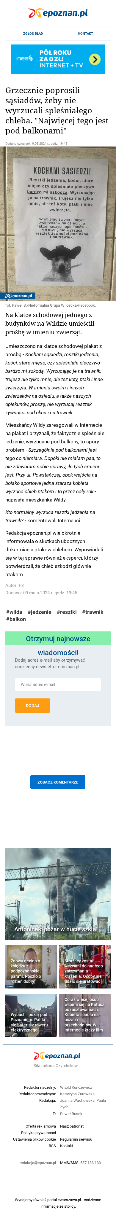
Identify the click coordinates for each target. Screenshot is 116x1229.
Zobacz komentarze (57, 782)
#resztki (67, 612)
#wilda (14, 612)
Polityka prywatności (38, 1132)
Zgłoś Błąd (33, 33)
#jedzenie (39, 612)
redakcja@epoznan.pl (38, 1162)
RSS (52, 1145)
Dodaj (32, 705)
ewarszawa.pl (69, 1199)
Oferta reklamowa (41, 1126)
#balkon (16, 619)
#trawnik (93, 612)
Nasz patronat (72, 1126)
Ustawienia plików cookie (34, 1139)
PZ (21, 585)
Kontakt (85, 33)
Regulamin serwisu (76, 1139)
